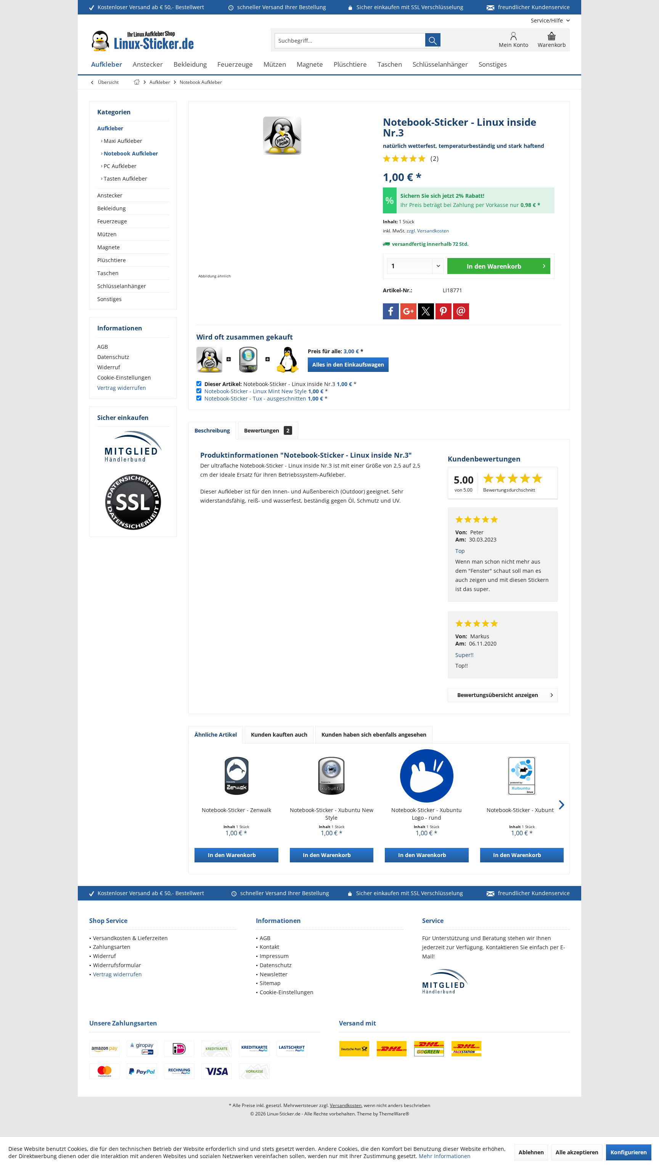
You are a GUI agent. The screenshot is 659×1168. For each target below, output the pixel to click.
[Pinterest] (444, 311)
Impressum (274, 956)
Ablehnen (531, 1152)
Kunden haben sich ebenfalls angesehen (373, 734)
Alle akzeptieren (577, 1152)
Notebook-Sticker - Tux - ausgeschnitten (255, 398)
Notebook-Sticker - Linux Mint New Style (255, 391)
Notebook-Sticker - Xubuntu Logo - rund (426, 813)
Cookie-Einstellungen (124, 377)
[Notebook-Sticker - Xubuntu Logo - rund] (427, 776)
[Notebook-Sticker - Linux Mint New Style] (248, 360)
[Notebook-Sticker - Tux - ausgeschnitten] (287, 360)
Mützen (107, 234)
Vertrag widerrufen (121, 387)
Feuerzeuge (112, 221)
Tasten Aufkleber (124, 178)
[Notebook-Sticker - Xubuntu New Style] (332, 776)
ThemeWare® (394, 1113)
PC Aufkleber (119, 166)
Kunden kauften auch (279, 734)
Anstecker (109, 195)
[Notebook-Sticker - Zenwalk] (236, 776)
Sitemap (270, 983)
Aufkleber (110, 128)
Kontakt (269, 946)
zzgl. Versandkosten (428, 231)
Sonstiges (109, 299)
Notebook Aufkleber (130, 153)
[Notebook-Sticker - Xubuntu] (522, 776)
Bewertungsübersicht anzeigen (497, 695)
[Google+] (408, 311)
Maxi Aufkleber (122, 140)
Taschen (108, 273)
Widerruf (108, 367)
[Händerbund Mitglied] (133, 447)
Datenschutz (113, 356)
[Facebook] (391, 311)
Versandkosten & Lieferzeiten (130, 938)
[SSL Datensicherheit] (133, 502)
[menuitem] (547, 20)
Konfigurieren (629, 1152)
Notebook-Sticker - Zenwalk (236, 810)
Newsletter (274, 974)
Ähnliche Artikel (215, 734)
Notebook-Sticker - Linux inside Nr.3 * (280, 384)
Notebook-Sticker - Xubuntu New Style (331, 813)
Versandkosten (346, 1105)
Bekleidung (111, 208)
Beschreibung (212, 430)
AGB (102, 346)
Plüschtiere (111, 260)
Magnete (108, 247)
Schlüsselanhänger (121, 286)
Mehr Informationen (445, 1156)
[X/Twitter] (426, 311)
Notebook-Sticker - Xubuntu (522, 810)
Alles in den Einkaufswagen (348, 364)
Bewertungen (266, 430)
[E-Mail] (461, 311)
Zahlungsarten (111, 946)
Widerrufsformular (117, 965)
